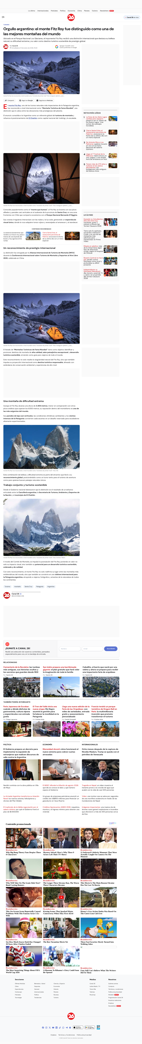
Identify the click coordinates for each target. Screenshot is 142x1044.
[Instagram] (46, 1028)
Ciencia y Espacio (59, 983)
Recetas (56, 995)
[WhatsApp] (63, 1028)
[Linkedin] (56, 1028)
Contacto (111, 986)
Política (7, 744)
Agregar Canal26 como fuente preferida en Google (68, 46)
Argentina (50, 587)
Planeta (56, 992)
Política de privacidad (115, 992)
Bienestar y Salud (39, 983)
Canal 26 (15, 46)
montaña (17, 587)
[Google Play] (90, 1028)
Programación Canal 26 (115, 997)
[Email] (20, 594)
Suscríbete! (111, 649)
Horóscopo (18, 992)
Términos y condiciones (115, 989)
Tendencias (37, 997)
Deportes (37, 986)
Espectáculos (19, 989)
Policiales (18, 995)
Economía (47, 744)
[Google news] (70, 1028)
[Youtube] (53, 1028)
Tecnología (18, 997)
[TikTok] (60, 1028)
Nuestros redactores (114, 1000)
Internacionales (90, 744)
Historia (56, 989)
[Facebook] (43, 1028)
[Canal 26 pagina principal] (71, 20)
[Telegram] (67, 1028)
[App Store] (78, 1028)
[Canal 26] (71, 1016)
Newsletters (114, 1006)
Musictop (92, 995)
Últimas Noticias (20, 983)
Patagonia (39, 587)
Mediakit (113, 995)
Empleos (111, 1003)
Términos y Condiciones (66, 1035)
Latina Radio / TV (95, 986)
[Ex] (50, 1028)
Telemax (92, 992)
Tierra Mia (93, 989)
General (36, 989)
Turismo (6, 25)
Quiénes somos (113, 983)
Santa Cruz (28, 587)
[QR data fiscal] (98, 1029)
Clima (16, 986)
